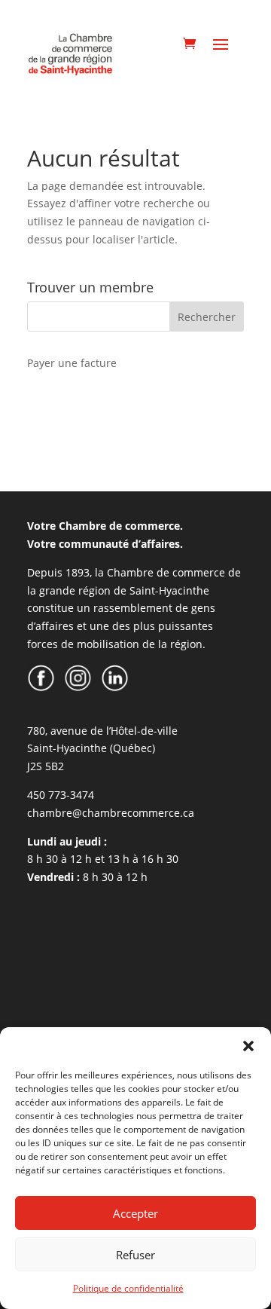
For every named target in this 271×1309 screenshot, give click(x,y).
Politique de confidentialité (128, 1288)
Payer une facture (72, 363)
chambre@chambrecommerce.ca (110, 813)
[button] (248, 1046)
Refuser (135, 1254)
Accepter (135, 1213)
